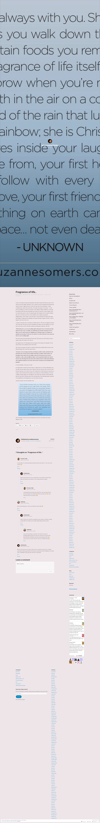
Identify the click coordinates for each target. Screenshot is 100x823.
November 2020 (71, 432)
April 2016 (71, 463)
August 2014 (71, 492)
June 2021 (71, 420)
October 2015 (71, 470)
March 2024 (71, 375)
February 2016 (71, 464)
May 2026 (71, 345)
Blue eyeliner (71, 333)
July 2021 (70, 418)
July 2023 (70, 378)
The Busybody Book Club (74, 634)
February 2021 (71, 426)
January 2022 (71, 407)
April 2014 (71, 499)
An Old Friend (72, 329)
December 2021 (71, 409)
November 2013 (71, 507)
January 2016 (71, 466)
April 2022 (71, 402)
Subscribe (18, 696)
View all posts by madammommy (35, 440)
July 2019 (70, 447)
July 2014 (70, 494)
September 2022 (72, 394)
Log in (70, 574)
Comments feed (71, 577)
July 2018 (70, 451)
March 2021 (71, 425)
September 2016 (72, 459)
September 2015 (72, 471)
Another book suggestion (74, 327)
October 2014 (71, 488)
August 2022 (71, 395)
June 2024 (71, 370)
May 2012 (71, 538)
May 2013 (71, 518)
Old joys (70, 298)
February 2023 (71, 385)
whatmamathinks (50, 145)
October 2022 (71, 392)
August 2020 (71, 437)
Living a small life (72, 307)
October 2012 (71, 530)
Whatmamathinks (73, 589)
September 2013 (72, 511)
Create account (71, 572)
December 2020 (71, 430)
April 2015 (71, 478)
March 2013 (71, 521)
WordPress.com (71, 579)
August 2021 (71, 416)
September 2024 (72, 364)
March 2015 (71, 480)
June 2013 (71, 516)
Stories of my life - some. (28, 294)
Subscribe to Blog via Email (22, 689)
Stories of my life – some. (73, 560)
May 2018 (71, 454)
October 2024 (71, 363)
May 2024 (71, 371)
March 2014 (71, 501)
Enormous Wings (72, 642)
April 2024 (71, 373)
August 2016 (71, 461)
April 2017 (71, 457)
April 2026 (71, 347)
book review (71, 553)
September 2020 (72, 435)
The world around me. (73, 561)
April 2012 (71, 540)
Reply (19, 468)
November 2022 (71, 390)
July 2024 (70, 368)
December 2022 (71, 389)
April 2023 (71, 382)
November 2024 (71, 361)
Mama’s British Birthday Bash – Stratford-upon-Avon (75, 310)
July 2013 (70, 514)
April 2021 (71, 423)
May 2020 (71, 442)
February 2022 (71, 406)
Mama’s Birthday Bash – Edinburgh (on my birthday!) (76, 317)
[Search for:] (74, 338)
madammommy (19, 294)
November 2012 (71, 528)
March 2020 (71, 444)
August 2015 (71, 473)
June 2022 (71, 399)
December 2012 (71, 526)
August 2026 (71, 344)
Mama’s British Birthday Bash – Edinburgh (75, 320)
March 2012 (71, 542)
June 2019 (71, 449)
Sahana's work (71, 558)
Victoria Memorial (73, 305)
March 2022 (71, 404)
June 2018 (71, 452)
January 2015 (71, 483)
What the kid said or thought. (38, 294)
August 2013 (71, 513)
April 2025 (71, 356)
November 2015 (71, 468)
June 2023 (71, 380)
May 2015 (71, 476)
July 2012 (70, 535)
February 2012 (71, 544)
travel (70, 563)
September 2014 (72, 490)
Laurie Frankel (71, 643)
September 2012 (72, 532)
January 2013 (71, 525)
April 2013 (71, 519)
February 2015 (71, 482)
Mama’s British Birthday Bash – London (75, 324)
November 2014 (71, 487)
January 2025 (71, 359)
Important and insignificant (74, 296)
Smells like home (72, 331)
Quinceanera (18, 448)
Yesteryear (71, 622)
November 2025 (71, 349)
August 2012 (71, 533)
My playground (72, 300)
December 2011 (71, 547)
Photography (71, 554)
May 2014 (71, 497)
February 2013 (71, 523)
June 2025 (71, 352)
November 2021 (71, 411)
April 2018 (71, 456)
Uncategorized (71, 565)
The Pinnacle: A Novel (73, 597)
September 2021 (72, 414)
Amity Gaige (71, 610)
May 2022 (71, 401)
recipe (70, 556)
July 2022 (70, 397)
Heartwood (71, 609)
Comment (50, 571)
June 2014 (71, 495)
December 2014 (71, 485)
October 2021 (71, 413)
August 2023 (71, 376)
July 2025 (70, 351)
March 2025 (71, 357)
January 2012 (71, 545)
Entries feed (71, 576)
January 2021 (71, 428)
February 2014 (71, 502)
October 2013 (71, 509)
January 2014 (71, 504)
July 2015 (70, 475)
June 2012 (71, 537)
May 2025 (71, 354)
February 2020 (71, 445)
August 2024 (71, 366)
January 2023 (71, 387)
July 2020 (70, 438)
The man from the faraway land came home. (45, 448)
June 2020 (71, 440)
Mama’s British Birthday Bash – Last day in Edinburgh (76, 313)
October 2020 (71, 433)
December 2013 (71, 506)
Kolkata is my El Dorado (74, 302)
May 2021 (71, 421)
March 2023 (71, 383)
